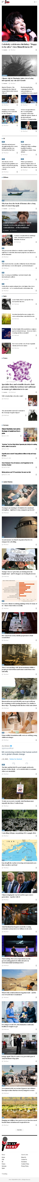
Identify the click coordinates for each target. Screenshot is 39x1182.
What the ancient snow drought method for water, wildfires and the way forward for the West (10, 147)
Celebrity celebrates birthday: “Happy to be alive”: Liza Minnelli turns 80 (19, 45)
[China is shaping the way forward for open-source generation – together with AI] (19, 882)
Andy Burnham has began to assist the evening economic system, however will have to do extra (17, 928)
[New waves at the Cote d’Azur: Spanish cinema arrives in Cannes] (6, 348)
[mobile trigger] (3, 2)
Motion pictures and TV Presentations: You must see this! (16, 472)
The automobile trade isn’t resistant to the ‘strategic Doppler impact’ (13, 412)
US (4, 138)
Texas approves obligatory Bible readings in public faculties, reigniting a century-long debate (28, 148)
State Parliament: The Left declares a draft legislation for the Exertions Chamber (17, 464)
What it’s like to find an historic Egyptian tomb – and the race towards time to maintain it (19, 994)
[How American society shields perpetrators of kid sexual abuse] (19, 623)
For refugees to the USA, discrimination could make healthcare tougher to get (18, 1026)
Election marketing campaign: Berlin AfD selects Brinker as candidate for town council (29, 90)
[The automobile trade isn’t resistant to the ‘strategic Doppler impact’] (32, 415)
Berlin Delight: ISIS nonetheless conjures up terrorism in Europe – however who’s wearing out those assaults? (24, 331)
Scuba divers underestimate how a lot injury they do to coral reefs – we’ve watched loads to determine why (18, 287)
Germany (5, 41)
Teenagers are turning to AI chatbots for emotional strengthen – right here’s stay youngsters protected (18, 509)
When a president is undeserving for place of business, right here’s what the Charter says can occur (29, 164)
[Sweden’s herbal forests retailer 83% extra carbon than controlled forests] (6, 318)
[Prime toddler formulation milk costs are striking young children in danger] (19, 722)
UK (3, 200)
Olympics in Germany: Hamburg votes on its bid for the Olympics (9, 111)
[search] (30, 2)
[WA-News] (7, 2)
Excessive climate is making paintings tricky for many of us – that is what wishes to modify (19, 605)
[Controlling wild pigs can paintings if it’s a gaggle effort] (19, 820)
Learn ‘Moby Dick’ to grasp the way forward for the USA (22, 300)
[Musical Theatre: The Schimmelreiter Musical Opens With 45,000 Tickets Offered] (10, 99)
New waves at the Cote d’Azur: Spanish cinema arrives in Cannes (23, 345)
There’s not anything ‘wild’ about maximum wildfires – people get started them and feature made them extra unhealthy (19, 669)
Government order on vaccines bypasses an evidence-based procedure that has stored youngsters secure (19, 1089)
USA (3, 141)
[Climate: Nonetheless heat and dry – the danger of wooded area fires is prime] (30, 434)
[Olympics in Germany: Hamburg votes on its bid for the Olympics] (10, 119)
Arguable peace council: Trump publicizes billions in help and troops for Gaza (19, 455)
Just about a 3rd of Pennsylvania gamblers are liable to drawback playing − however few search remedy (10, 165)
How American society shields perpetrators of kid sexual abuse (17, 637)
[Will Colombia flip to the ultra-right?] (32, 400)
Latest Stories (7, 482)
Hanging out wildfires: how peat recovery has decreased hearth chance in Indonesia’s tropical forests (19, 1121)
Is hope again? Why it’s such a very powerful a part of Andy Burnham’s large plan (18, 1057)
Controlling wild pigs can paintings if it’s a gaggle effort (19, 833)
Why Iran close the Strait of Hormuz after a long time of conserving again (19, 204)
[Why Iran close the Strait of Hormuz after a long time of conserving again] (19, 190)
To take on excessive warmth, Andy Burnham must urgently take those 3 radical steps (18, 802)
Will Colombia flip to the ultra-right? (12, 396)
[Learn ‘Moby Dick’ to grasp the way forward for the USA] (6, 304)
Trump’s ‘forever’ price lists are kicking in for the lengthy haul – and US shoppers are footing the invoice (19, 573)
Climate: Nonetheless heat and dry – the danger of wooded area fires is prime (11, 431)
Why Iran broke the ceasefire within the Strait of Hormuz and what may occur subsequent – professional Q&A (19, 265)
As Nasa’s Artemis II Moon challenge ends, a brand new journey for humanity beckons (24, 237)
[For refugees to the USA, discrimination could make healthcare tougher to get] (19, 1012)
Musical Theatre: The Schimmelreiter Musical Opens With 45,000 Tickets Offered (10, 90)
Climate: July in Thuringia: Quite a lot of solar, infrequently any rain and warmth (18, 79)
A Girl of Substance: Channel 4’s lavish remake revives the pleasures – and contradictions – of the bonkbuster (17, 225)
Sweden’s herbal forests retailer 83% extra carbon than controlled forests (23, 315)
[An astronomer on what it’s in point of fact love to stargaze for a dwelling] (19, 527)
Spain (5, 296)
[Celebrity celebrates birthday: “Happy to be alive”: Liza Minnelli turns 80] (19, 23)
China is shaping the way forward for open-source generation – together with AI (17, 896)
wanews (5, 50)
